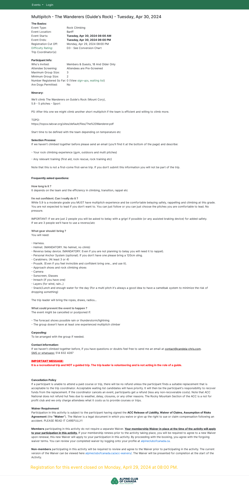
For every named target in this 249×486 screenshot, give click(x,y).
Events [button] (36, 4)
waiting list (97, 80)
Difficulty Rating (41, 48)
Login (49, 4)
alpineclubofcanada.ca (155, 441)
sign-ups (82, 80)
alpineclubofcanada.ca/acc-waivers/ (108, 453)
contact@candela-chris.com (183, 348)
